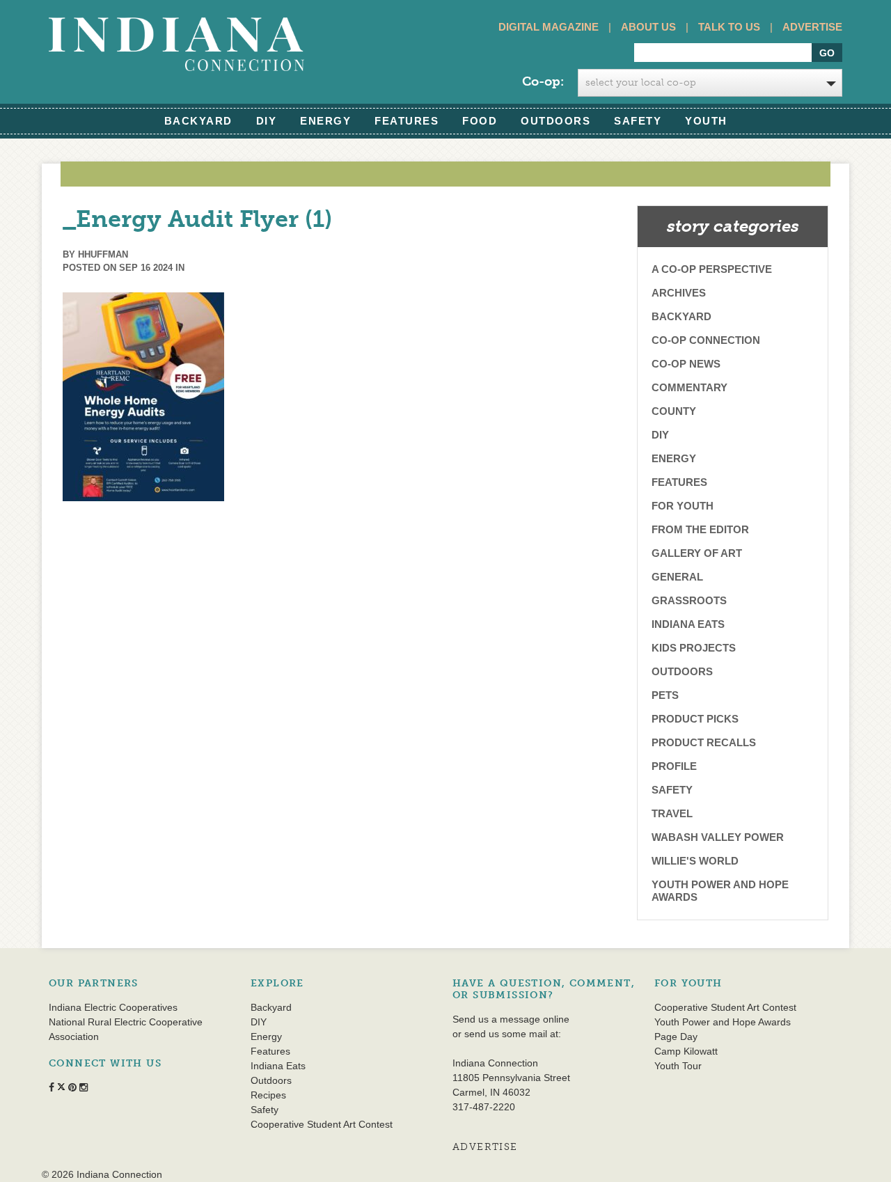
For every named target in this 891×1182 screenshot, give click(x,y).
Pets (665, 695)
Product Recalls (704, 742)
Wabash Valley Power (718, 837)
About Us (648, 27)
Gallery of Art (697, 553)
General (677, 577)
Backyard (198, 121)
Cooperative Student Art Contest (322, 1124)
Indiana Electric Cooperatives (113, 1007)
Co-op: (543, 81)
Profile (674, 766)
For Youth (682, 506)
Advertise (812, 27)
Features (406, 121)
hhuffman (103, 254)
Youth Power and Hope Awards (720, 890)
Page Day (675, 1036)
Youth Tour (678, 1065)
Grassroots (689, 600)
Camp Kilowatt (686, 1051)
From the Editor (700, 529)
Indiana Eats (688, 624)
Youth (706, 121)
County (674, 411)
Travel (672, 813)
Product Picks (695, 719)
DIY (266, 121)
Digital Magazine (548, 27)
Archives (679, 293)
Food (479, 121)
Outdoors (555, 121)
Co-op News (686, 364)
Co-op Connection (706, 340)
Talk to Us (729, 27)
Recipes (268, 1095)
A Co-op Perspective (712, 269)
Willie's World (695, 861)
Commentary (689, 387)
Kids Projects (694, 648)
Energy (325, 121)
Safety (637, 121)
